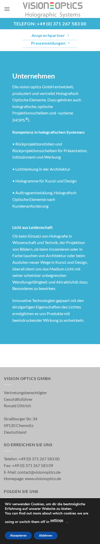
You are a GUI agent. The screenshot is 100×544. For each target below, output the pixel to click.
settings (56, 520)
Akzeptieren (18, 535)
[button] (7, 9)
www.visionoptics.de (43, 478)
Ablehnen (45, 535)
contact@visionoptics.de (39, 472)
